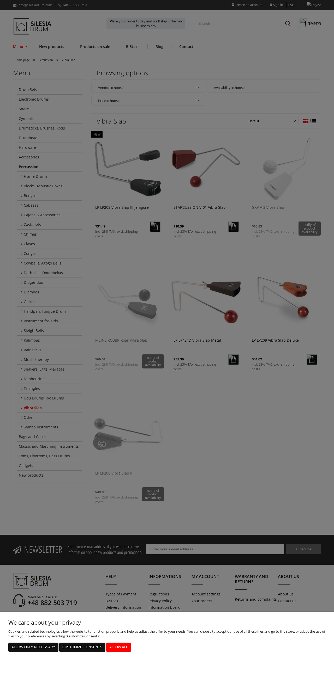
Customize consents (82, 647)
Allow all (118, 647)
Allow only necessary (33, 647)
